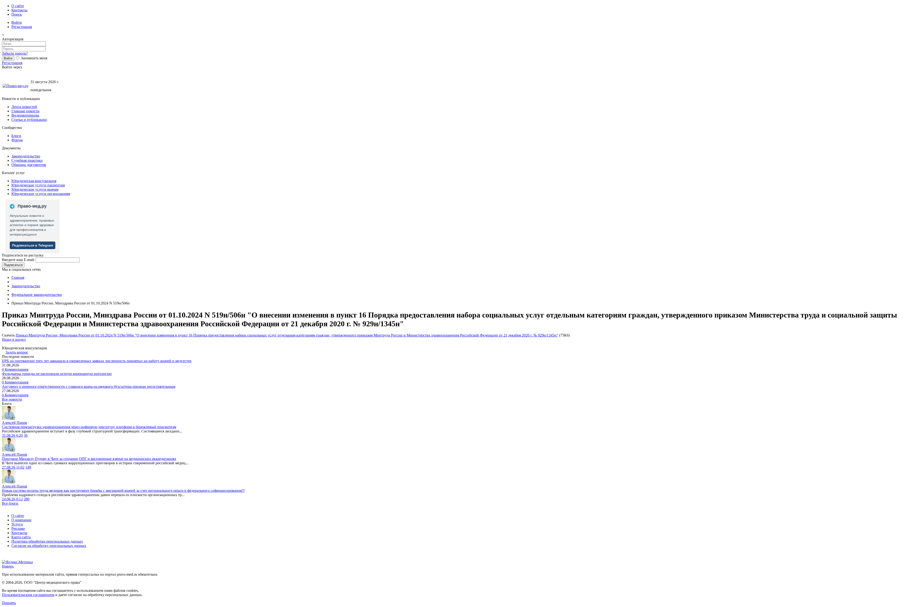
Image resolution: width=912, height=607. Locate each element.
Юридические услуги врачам (34, 189)
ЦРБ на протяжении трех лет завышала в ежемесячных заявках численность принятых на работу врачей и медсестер (96, 361)
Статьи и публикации (29, 120)
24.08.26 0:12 (12, 499)
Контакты (19, 10)
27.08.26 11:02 (13, 467)
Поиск (16, 14)
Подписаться (13, 265)
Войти (16, 22)
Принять (9, 603)
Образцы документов (28, 165)
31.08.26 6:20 (12, 435)
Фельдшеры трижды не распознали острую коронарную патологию (57, 374)
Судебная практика (27, 160)
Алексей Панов (14, 423)
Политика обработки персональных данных (47, 541)
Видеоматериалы (25, 115)
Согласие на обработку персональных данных (48, 546)
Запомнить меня (33, 58)
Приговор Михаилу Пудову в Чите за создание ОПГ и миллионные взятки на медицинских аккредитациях (89, 459)
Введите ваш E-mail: (18, 260)
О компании (21, 520)
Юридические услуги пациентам (38, 185)
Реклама (18, 528)
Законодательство (25, 156)
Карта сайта (21, 537)
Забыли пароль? (15, 53)
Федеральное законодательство (36, 295)
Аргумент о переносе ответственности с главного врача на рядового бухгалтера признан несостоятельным (88, 386)
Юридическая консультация (33, 181)
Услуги (17, 524)
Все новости (12, 399)
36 (26, 435)
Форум (17, 140)
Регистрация (21, 27)
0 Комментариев (15, 369)
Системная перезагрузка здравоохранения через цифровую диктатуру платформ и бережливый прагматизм (89, 427)
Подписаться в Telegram (32, 245)
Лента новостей (24, 107)
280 (26, 499)
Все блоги (10, 503)
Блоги (16, 136)
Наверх (8, 566)
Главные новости (25, 111)
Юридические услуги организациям (40, 194)
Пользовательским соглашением (28, 595)
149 (28, 467)
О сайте (17, 6)
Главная (17, 277)
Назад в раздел (14, 339)
